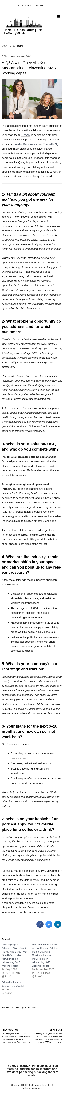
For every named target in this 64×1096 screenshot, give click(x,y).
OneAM (25, 134)
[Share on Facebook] (40, 927)
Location (40, 5)
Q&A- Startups (13, 46)
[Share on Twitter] (48, 927)
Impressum (24, 5)
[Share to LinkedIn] (57, 927)
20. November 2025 (21, 56)
